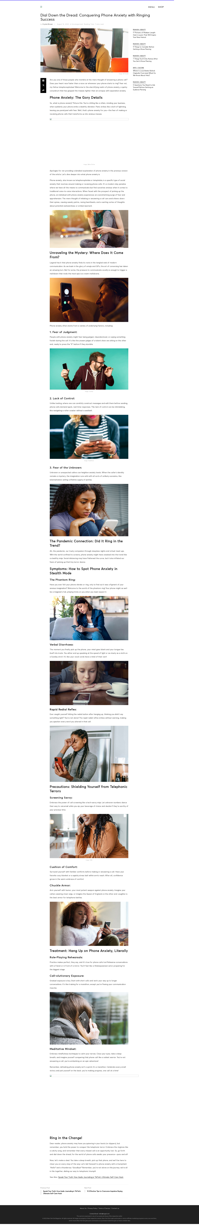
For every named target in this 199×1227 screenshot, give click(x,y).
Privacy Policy (92, 1208)
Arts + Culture (138, 67)
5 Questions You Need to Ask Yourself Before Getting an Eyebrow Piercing (144, 87)
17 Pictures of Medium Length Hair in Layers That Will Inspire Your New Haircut (144, 35)
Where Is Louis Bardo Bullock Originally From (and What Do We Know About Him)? (144, 73)
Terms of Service (104, 1208)
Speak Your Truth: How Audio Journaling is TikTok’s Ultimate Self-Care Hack (90, 1177)
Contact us (115, 1208)
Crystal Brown (47, 24)
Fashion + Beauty (139, 29)
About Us (83, 1208)
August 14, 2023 (63, 24)
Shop (161, 7)
